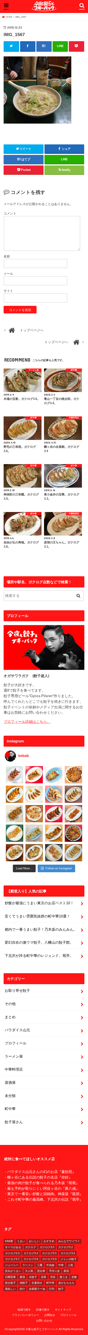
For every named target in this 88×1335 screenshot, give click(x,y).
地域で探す (24, 1309)
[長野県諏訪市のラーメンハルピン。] (73, 852)
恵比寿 (41, 1271)
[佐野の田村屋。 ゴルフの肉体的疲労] (34, 833)
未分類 (10, 1096)
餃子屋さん (14, 1122)
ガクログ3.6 (67, 1253)
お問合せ (49, 1315)
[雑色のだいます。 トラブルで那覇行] (34, 774)
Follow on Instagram (59, 868)
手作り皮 (54, 1271)
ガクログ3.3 (12, 1253)
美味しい (10, 1288)
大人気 (29, 1271)
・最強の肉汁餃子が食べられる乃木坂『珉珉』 (41, 1183)
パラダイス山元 (17, 1030)
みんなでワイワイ (69, 1241)
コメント (10, 213)
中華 (61, 1265)
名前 (7, 256)
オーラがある (13, 1247)
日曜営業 (10, 1277)
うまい (21, 1241)
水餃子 (33, 1277)
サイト (8, 291)
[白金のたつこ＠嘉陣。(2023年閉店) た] (73, 774)
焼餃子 (24, 1282)
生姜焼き (37, 1282)
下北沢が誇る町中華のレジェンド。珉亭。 (39, 956)
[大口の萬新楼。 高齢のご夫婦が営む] (54, 794)
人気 (70, 1265)
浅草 (43, 1277)
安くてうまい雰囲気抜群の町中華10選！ (37, 916)
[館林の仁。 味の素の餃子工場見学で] (34, 852)
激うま (64, 1277)
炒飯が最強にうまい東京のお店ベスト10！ (39, 903)
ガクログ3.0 (47, 1247)
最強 (22, 1277)
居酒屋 (10, 1082)
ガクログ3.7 (12, 1259)
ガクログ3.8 (30, 1259)
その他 (10, 1004)
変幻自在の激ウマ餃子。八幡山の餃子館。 (39, 942)
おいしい (34, 1241)
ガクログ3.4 (30, 1253)
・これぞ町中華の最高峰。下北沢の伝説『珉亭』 (43, 1199)
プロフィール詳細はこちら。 (27, 722)
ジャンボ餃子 (68, 1259)
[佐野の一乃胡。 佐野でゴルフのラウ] (54, 833)
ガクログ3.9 (49, 1259)
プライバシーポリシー (25, 1315)
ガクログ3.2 (65, 1247)
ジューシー (12, 1265)
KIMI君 (9, 1241)
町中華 (10, 1109)
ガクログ (30, 1247)
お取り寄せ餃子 (17, 990)
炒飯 (74, 1277)
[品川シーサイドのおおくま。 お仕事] (34, 794)
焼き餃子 (10, 1282)
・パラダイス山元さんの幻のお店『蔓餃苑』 (40, 1172)
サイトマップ (63, 1309)
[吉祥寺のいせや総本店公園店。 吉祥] (73, 813)
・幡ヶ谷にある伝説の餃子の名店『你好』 (38, 1177)
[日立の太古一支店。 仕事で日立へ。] (54, 774)
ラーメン (27, 1265)
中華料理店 (14, 1069)
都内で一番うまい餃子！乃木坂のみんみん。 (41, 929)
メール (8, 273)
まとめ (10, 1017)
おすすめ (49, 1241)
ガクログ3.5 (49, 1253)
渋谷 (53, 1277)
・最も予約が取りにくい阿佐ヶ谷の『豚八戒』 (41, 1188)
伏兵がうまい (13, 1271)
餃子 (61, 1288)
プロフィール (15, 1043)
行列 (51, 1288)
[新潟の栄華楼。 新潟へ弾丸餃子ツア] (54, 852)
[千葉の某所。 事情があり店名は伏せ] (54, 813)
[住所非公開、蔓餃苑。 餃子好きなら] (34, 813)
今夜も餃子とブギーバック (41, 1329)
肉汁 (22, 1288)
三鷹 (39, 1265)
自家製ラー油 (37, 1288)
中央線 (50, 1265)
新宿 (66, 1271)
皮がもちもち (66, 1282)
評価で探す (43, 1309)
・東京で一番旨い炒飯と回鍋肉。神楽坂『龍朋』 (43, 1194)
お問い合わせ (44, 1320)
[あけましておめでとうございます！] (73, 833)
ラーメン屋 (14, 1056)
